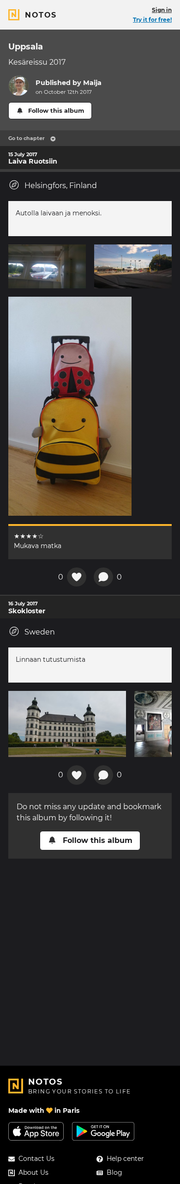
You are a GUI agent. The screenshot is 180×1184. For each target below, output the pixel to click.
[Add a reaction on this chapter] (76, 577)
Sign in (162, 9)
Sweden (39, 632)
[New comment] (103, 577)
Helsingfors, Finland (60, 185)
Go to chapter (26, 138)
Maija (92, 83)
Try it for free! (152, 19)
